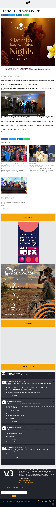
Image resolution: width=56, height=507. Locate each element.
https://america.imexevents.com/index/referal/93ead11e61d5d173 (22, 392)
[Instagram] (49, 501)
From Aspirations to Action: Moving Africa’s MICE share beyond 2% (13, 196)
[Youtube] (46, 501)
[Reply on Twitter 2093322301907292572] (7, 457)
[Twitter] (42, 501)
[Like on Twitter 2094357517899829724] (12, 395)
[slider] (22, 114)
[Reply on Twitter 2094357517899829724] (7, 395)
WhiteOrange (20, 503)
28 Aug (25, 447)
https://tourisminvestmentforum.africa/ (15, 415)
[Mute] (41, 114)
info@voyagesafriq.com (24, 480)
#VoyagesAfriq (10, 381)
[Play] (3, 114)
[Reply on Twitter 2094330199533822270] (7, 421)
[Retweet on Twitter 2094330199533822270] (10, 421)
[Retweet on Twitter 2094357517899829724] (10, 395)
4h (24, 427)
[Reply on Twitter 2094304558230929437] (7, 442)
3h (24, 401)
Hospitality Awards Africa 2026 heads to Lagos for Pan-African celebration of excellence (14, 164)
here (5, 131)
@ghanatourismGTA (11, 439)
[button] (50, 2)
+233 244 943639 (28, 482)
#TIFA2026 (9, 418)
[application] (23, 103)
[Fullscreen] (43, 114)
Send (14, 496)
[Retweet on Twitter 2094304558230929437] (10, 442)
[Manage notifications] (53, 504)
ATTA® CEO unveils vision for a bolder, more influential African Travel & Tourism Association (41, 164)
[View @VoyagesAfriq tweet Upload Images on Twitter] (39, 393)
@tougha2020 (17, 449)
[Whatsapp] (53, 501)
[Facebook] (38, 501)
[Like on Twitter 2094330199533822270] (12, 421)
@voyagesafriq (19, 381)
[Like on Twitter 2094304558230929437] (12, 442)
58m (24, 381)
